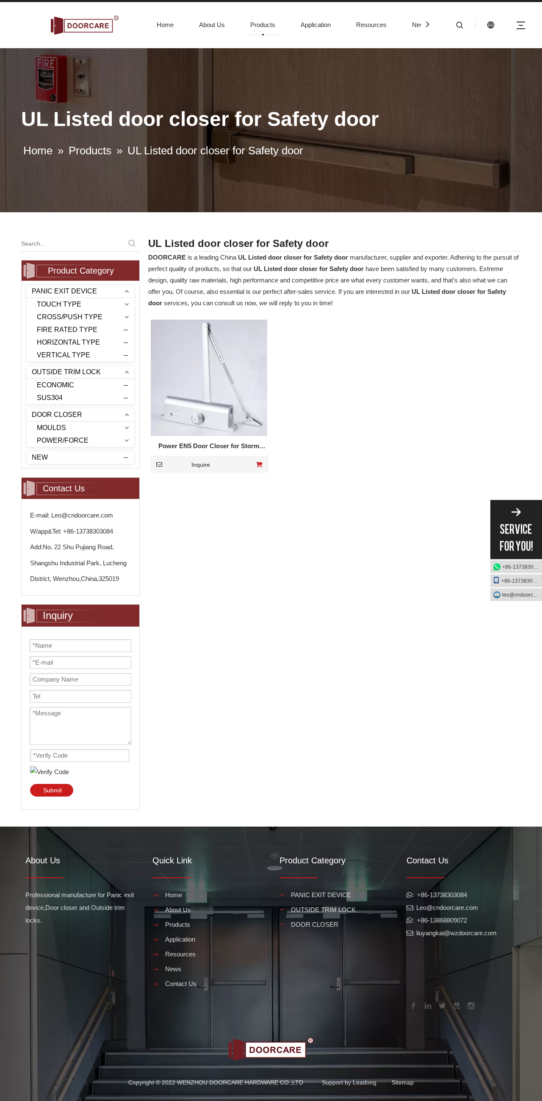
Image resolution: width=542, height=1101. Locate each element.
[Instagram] (470, 1005)
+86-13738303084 (522, 567)
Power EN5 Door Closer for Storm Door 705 (208, 447)
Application (316, 24)
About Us (212, 24)
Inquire (200, 464)
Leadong (364, 1082)
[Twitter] (441, 1005)
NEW (40, 457)
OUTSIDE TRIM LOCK (66, 371)
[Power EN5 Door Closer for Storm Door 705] (209, 377)
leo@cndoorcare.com (522, 595)
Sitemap (403, 1082)
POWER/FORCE (62, 440)
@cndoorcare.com (452, 907)
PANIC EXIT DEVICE (64, 291)
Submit (52, 790)
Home (165, 24)
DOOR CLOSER (57, 414)
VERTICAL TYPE (63, 355)
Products (262, 24)
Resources (371, 24)
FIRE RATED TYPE (67, 329)
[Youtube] (456, 1005)
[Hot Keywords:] (132, 243)
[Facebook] (413, 1005)
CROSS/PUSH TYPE (69, 316)
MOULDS (51, 427)
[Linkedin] (427, 1005)
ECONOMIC (55, 385)
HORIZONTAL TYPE (68, 342)
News (420, 24)
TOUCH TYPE (59, 304)
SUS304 (50, 397)
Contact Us (180, 983)
